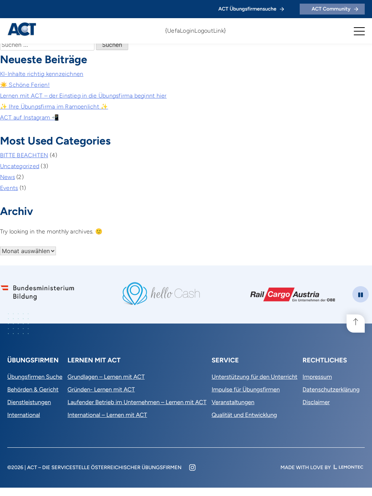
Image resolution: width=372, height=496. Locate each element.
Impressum (317, 376)
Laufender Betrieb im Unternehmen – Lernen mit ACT (137, 402)
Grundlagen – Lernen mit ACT (106, 376)
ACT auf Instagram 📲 (29, 117)
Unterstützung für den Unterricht (254, 376)
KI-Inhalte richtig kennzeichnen (41, 73)
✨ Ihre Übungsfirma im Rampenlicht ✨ (54, 106)
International (23, 414)
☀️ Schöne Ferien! (25, 84)
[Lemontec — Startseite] (348, 467)
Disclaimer (316, 402)
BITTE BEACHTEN (24, 155)
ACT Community (331, 9)
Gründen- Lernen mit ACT (101, 389)
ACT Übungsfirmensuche (247, 9)
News (7, 177)
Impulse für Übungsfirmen (245, 389)
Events (9, 187)
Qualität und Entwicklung (244, 414)
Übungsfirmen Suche (34, 376)
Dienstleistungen (29, 402)
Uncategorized (19, 166)
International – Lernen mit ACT (107, 414)
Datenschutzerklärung (331, 389)
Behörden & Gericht (32, 389)
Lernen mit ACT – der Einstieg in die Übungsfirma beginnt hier (83, 95)
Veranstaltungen (232, 402)
